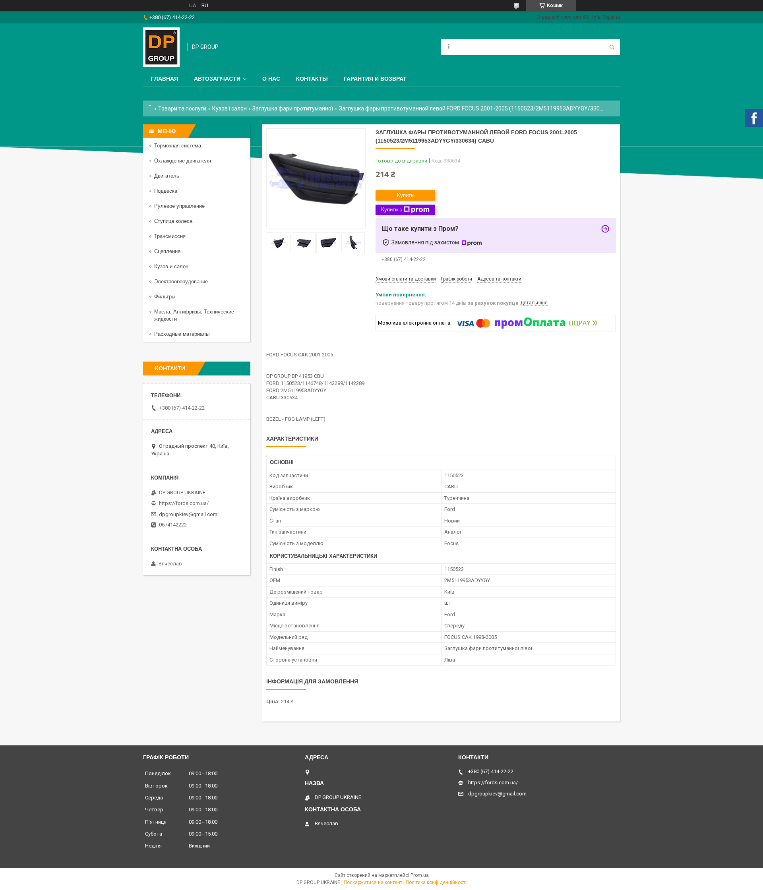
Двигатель (166, 176)
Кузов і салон (229, 108)
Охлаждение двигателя (182, 161)
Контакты (312, 78)
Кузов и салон (171, 266)
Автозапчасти (217, 78)
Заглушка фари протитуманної (292, 108)
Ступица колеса (173, 221)
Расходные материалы (181, 334)
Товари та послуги (182, 108)
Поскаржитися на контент (373, 882)
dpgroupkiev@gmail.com (188, 514)
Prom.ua (420, 875)
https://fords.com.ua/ (184, 503)
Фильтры (164, 297)
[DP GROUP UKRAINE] (161, 47)
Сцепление (167, 251)
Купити (405, 195)
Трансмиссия (170, 236)
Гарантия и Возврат (375, 78)
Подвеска (165, 191)
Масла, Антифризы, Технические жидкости (194, 315)
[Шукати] (612, 47)
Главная (164, 78)
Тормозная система (177, 146)
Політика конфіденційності (436, 882)
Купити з (391, 210)
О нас (271, 78)
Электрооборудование (181, 281)
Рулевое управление (179, 206)
